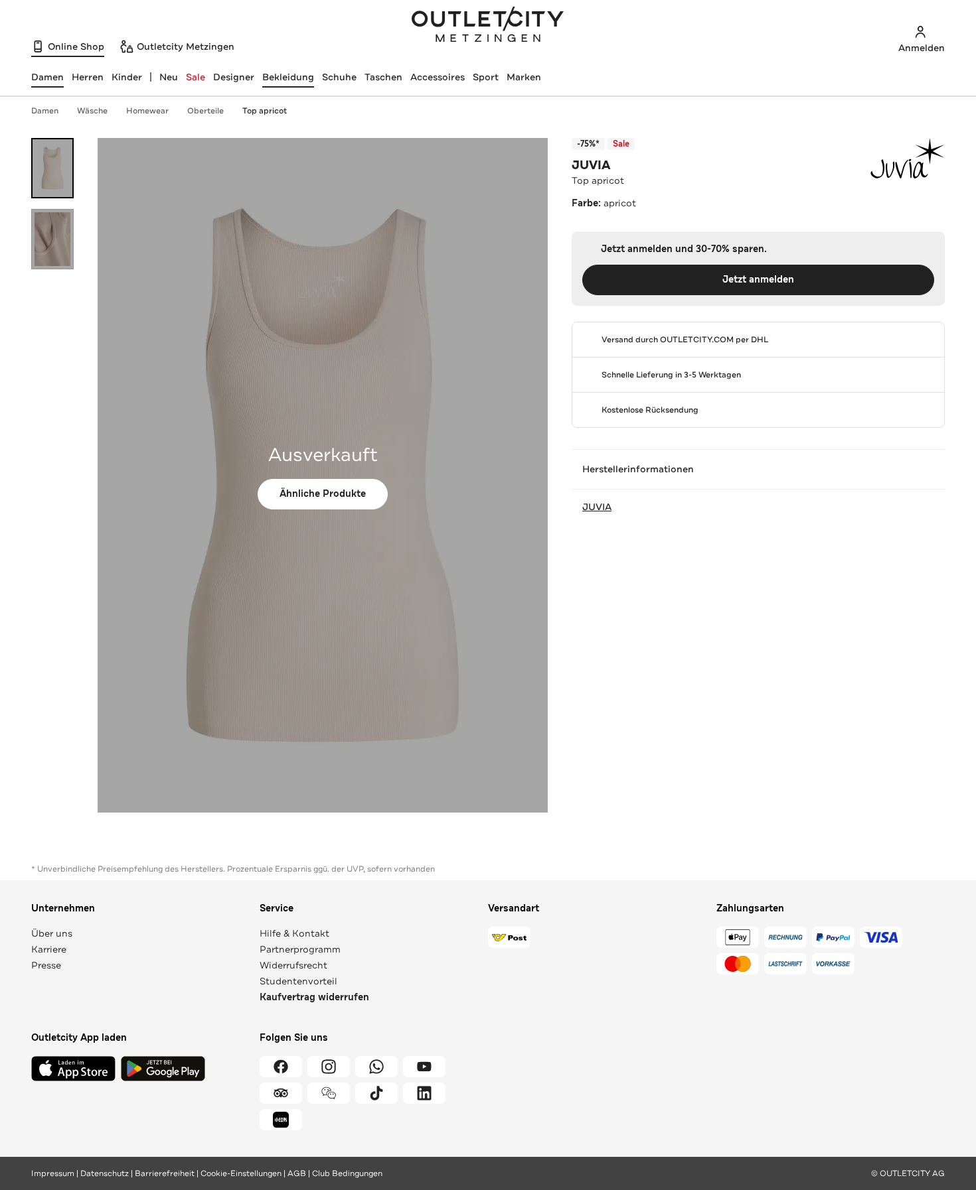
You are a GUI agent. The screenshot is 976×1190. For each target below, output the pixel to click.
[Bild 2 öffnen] (52, 239)
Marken (524, 77)
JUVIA (591, 165)
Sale (195, 77)
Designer (233, 77)
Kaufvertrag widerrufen (314, 997)
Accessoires (437, 77)
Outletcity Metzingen (488, 25)
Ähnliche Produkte (323, 494)
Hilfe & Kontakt (294, 933)
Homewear (147, 110)
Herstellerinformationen (638, 469)
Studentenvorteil (298, 981)
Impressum (52, 1173)
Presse (46, 965)
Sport (486, 77)
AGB (296, 1173)
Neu (168, 77)
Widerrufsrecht (293, 965)
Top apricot (264, 110)
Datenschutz (104, 1173)
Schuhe (339, 77)
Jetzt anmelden (758, 279)
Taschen (383, 77)
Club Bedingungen (347, 1173)
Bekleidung (288, 77)
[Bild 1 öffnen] (52, 168)
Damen (44, 110)
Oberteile (205, 110)
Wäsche (92, 110)
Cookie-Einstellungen (241, 1173)
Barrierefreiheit (165, 1173)
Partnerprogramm (300, 949)
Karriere (48, 949)
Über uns (51, 933)
